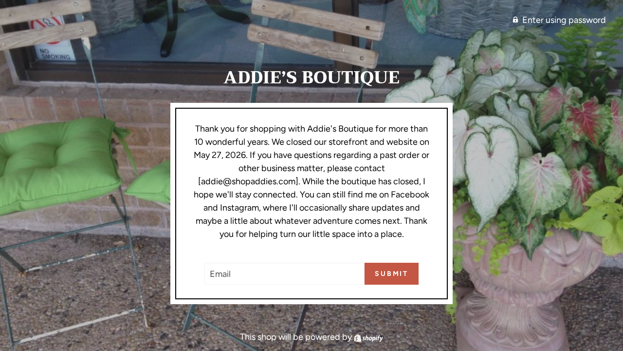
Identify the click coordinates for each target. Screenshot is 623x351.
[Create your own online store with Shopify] (368, 337)
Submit (391, 274)
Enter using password (564, 20)
